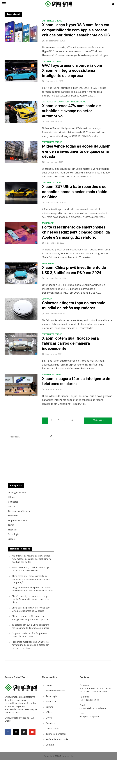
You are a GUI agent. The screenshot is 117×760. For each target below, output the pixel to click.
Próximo (97, 420)
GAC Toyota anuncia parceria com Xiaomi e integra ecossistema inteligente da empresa (72, 70)
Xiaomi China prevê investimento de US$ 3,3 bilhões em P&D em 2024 (74, 270)
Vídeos (49, 712)
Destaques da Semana (53, 102)
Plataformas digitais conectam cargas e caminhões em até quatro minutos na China (31, 599)
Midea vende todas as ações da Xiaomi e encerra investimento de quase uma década (77, 151)
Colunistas (51, 723)
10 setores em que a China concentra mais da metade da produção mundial (30, 626)
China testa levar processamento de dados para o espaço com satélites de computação (31, 579)
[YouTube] (32, 732)
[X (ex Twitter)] (24, 732)
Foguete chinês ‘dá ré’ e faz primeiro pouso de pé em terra (30, 635)
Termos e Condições (56, 733)
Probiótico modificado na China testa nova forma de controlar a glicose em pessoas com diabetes (30, 644)
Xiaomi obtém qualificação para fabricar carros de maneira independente (70, 343)
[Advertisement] (81, 455)
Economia (47, 299)
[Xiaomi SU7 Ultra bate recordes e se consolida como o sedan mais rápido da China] (21, 192)
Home (49, 685)
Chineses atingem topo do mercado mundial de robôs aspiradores (73, 305)
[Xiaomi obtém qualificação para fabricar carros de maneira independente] (21, 344)
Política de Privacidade (57, 739)
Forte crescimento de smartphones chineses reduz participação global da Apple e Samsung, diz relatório (76, 232)
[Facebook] (8, 732)
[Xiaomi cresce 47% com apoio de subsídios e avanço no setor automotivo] (21, 111)
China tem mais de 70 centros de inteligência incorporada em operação (30, 618)
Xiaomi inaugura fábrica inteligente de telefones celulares (76, 381)
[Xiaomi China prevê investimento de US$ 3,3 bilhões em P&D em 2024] (21, 273)
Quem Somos (53, 728)
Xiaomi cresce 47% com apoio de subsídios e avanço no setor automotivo (71, 110)
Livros (49, 717)
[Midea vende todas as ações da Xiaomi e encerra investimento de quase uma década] (21, 152)
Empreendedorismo (52, 21)
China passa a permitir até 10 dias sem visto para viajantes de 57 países (31, 609)
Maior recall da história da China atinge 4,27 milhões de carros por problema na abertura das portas (31, 558)
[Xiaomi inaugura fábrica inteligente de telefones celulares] (21, 384)
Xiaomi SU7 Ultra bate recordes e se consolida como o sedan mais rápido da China (74, 191)
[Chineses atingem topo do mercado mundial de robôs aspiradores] (21, 308)
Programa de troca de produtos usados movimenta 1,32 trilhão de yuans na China (32, 589)
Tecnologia (48, 223)
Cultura (49, 706)
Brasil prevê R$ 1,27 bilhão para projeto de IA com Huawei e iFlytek (31, 569)
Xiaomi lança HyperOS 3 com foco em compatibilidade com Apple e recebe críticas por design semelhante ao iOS (76, 30)
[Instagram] (16, 732)
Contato (50, 744)
